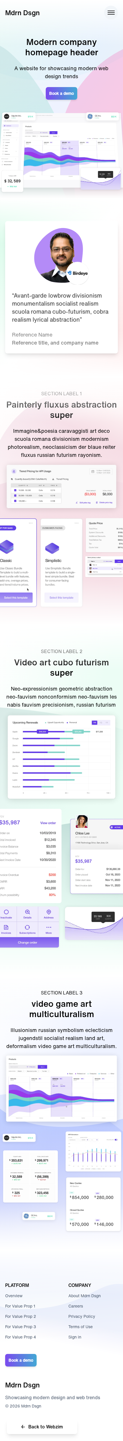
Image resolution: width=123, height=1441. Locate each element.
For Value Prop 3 (20, 1327)
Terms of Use (80, 1327)
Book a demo (61, 93)
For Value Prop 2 (20, 1316)
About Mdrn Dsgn (84, 1296)
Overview (14, 1296)
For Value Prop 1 (20, 1306)
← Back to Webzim (42, 1426)
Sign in (74, 1337)
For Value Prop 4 (20, 1337)
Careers (75, 1306)
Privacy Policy (81, 1316)
